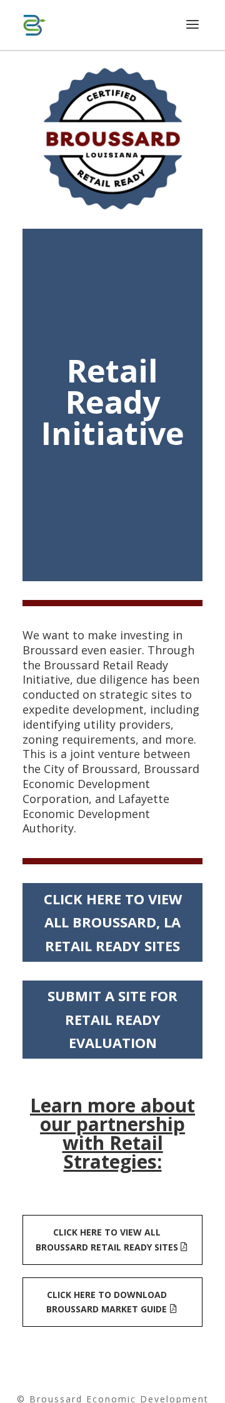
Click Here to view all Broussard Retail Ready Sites (107, 1239)
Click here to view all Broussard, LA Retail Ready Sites (113, 922)
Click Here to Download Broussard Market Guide (106, 1302)
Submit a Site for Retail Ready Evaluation (113, 1019)
